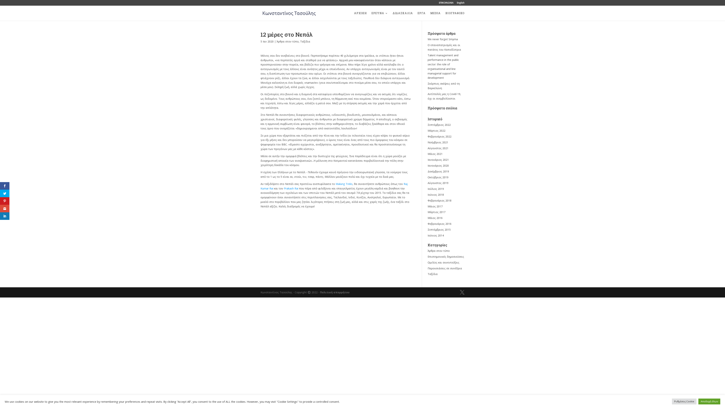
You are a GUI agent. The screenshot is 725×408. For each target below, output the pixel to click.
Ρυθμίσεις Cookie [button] (684, 401)
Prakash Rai (291, 188)
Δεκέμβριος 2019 (438, 171)
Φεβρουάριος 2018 (439, 200)
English (460, 3)
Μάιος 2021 (435, 154)
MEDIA (435, 13)
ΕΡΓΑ (422, 13)
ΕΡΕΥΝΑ (378, 13)
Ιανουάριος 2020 (438, 165)
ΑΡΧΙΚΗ (360, 13)
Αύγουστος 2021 (438, 148)
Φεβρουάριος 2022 (439, 136)
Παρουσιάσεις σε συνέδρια (445, 268)
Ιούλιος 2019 (436, 189)
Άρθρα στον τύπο (288, 41)
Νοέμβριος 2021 (438, 142)
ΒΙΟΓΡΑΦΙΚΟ (454, 13)
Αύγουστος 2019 (438, 183)
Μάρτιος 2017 (436, 212)
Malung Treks (344, 184)
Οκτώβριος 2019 (438, 177)
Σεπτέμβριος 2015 (439, 229)
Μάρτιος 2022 (436, 130)
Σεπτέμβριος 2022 (439, 125)
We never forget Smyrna (443, 39)
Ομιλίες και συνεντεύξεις (443, 262)
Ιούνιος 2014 (436, 235)
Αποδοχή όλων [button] (709, 401)
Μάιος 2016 (435, 218)
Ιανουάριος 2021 (438, 160)
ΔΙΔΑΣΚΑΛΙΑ (403, 13)
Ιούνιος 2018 (436, 194)
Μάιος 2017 (435, 206)
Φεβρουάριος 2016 (439, 224)
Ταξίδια (305, 41)
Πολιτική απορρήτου (334, 292)
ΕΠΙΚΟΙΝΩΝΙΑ (446, 3)
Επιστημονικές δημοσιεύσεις (446, 256)
